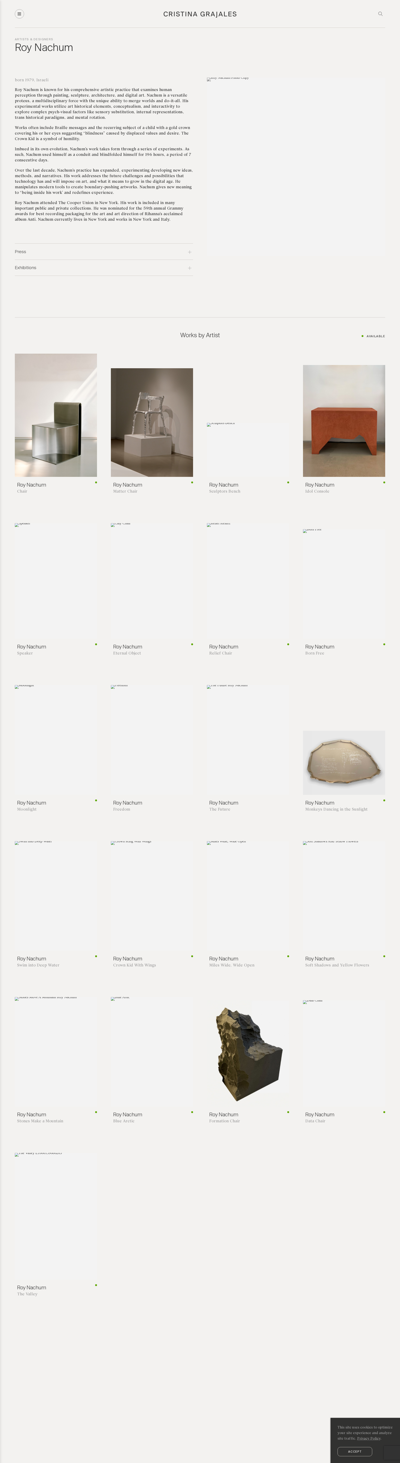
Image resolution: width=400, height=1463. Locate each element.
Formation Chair (224, 1121)
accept (355, 1452)
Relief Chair (220, 653)
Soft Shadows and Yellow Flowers (337, 965)
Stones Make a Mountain (40, 1121)
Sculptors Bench (224, 491)
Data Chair (315, 1121)
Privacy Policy (368, 1439)
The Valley (27, 1294)
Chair (22, 491)
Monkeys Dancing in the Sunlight (336, 809)
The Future (219, 809)
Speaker (25, 653)
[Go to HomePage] (200, 17)
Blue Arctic (123, 1121)
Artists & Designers (34, 39)
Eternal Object (127, 653)
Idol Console (317, 491)
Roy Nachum (31, 485)
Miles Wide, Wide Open (231, 965)
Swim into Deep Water (38, 965)
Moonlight (27, 809)
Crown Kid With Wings (134, 965)
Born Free (314, 653)
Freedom (121, 809)
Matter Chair (125, 491)
